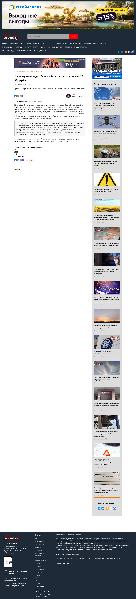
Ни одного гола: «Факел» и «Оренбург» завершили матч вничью (106, 352)
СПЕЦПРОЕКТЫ (41, 51)
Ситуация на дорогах (59, 43)
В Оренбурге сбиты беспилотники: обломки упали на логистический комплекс (105, 133)
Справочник (14, 43)
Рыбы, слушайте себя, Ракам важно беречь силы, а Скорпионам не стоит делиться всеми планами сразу (106, 299)
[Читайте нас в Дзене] (129, 52)
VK (15, 150)
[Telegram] (21, 96)
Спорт (35, 47)
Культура (27, 47)
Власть (95, 43)
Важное (36, 43)
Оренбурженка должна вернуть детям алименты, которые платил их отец (106, 244)
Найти (74, 37)
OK (15, 154)
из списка (117, 559)
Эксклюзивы (26, 43)
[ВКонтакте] (15, 96)
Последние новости (105, 84)
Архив (4, 43)
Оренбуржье (57, 47)
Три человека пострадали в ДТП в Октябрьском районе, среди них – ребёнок (105, 163)
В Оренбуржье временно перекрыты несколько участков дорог (106, 190)
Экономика (7, 47)
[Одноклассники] (18, 96)
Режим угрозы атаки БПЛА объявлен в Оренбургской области (106, 378)
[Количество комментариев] (108, 111)
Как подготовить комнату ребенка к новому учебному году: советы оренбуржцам (106, 271)
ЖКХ (41, 47)
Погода (47, 47)
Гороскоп (45, 43)
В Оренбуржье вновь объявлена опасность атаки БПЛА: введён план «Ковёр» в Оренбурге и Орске (106, 217)
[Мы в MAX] (132, 52)
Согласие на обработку (12, 578)
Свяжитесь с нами (10, 543)
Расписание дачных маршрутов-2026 (17, 51)
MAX (16, 152)
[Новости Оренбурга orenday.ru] (11, 36)
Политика (104, 43)
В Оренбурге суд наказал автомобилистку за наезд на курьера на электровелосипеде (106, 462)
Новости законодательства (75, 47)
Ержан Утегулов (77, 96)
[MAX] (23, 96)
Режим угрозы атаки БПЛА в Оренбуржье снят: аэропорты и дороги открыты (104, 105)
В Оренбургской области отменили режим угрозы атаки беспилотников (106, 326)
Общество (18, 47)
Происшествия (85, 43)
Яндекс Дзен (19, 156)
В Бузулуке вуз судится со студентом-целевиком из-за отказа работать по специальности (106, 405)
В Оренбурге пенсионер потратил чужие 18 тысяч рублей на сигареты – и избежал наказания (106, 490)
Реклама (73, 43)
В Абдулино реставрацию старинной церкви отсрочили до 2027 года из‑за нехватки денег (106, 433)
